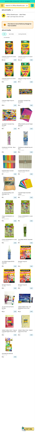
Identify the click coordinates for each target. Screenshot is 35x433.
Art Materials (7, 37)
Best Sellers (11, 34)
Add (15, 60)
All (4, 34)
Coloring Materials (22, 34)
